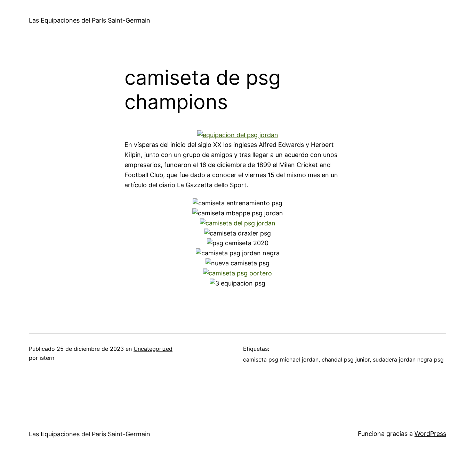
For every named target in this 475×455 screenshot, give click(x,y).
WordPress (430, 433)
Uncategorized (153, 348)
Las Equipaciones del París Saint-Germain (89, 20)
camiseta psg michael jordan (281, 359)
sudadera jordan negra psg (408, 359)
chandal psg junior (346, 359)
